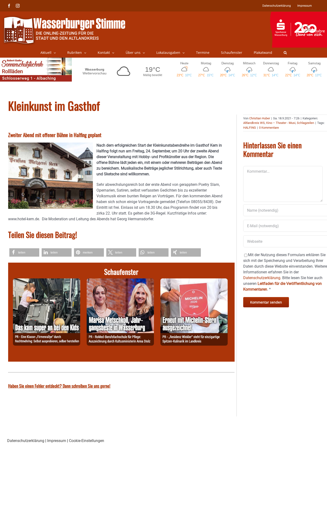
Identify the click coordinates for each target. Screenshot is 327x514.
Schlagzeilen (305, 123)
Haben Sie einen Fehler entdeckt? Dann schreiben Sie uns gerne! (59, 386)
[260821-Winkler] (194, 281)
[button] (285, 52)
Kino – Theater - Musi (280, 123)
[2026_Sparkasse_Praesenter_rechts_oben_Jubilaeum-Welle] (298, 14)
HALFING (249, 127)
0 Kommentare (269, 127)
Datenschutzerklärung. (262, 278)
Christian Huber (259, 118)
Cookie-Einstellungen (86, 440)
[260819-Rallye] (46, 281)
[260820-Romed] (120, 281)
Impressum (56, 440)
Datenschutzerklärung (25, 440)
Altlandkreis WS (254, 123)
